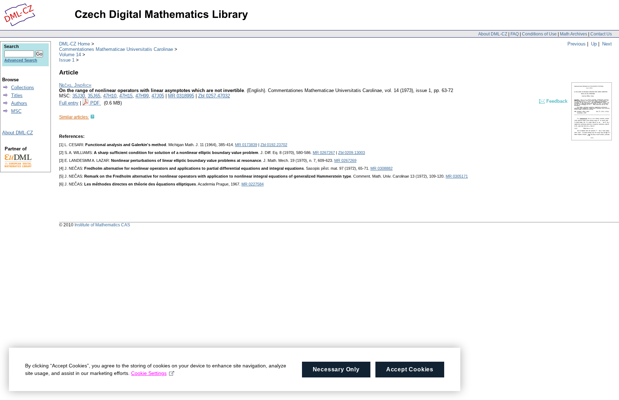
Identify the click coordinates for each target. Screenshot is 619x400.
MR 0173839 (246, 145)
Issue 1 (67, 60)
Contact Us (601, 34)
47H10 (109, 95)
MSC (16, 111)
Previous (576, 44)
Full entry (68, 103)
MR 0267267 (324, 152)
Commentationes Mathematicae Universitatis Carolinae (116, 49)
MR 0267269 (345, 160)
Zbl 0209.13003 (351, 152)
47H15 (126, 95)
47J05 (158, 95)
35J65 (94, 95)
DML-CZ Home (74, 44)
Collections (22, 87)
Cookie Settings (149, 373)
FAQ (514, 34)
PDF (95, 103)
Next (607, 44)
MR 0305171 (457, 176)
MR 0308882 (381, 168)
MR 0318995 (181, 95)
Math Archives (573, 34)
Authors (19, 103)
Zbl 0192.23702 (273, 145)
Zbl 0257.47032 (214, 95)
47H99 (142, 95)
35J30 (78, 95)
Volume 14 (70, 54)
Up (594, 44)
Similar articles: (74, 117)
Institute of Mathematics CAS (102, 224)
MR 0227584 (252, 184)
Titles (17, 95)
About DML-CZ (492, 34)
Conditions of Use (539, 34)
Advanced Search (20, 60)
